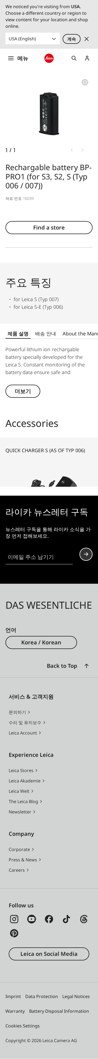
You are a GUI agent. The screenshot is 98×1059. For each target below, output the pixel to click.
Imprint (13, 996)
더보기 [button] (23, 391)
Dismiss (86, 39)
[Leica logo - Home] (49, 58)
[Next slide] (82, 149)
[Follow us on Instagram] (14, 919)
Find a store (49, 227)
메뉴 (22, 58)
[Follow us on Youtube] (31, 919)
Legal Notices (76, 996)
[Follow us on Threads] (83, 919)
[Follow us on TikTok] (66, 919)
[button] (87, 666)
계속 (71, 39)
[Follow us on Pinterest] (14, 933)
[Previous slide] (71, 149)
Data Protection (41, 996)
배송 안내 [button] (45, 333)
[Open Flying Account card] (87, 58)
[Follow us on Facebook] (49, 919)
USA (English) (22, 39)
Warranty (15, 1011)
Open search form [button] (74, 58)
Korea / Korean (41, 642)
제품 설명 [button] (18, 333)
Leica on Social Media (49, 953)
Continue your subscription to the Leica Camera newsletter (86, 554)
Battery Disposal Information (59, 1011)
